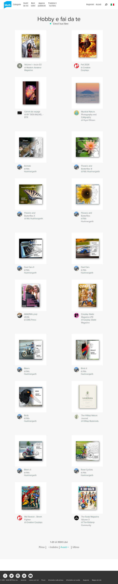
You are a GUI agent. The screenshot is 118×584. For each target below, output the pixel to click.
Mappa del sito (96, 580)
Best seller (33, 4)
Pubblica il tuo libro (52, 4)
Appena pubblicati (42, 4)
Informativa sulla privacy (55, 580)
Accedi (98, 4)
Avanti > (64, 547)
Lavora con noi (34, 580)
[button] (112, 4)
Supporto (86, 580)
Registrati (90, 4)
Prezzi (43, 580)
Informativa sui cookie (73, 580)
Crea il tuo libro (60, 23)
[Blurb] (7, 6)
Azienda (23, 580)
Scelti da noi (25, 4)
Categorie (17, 4)
